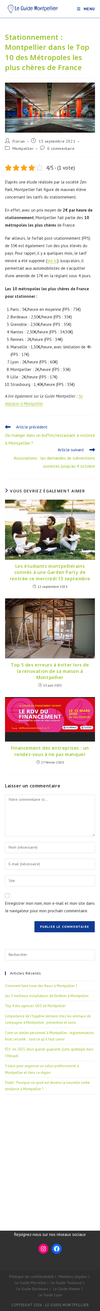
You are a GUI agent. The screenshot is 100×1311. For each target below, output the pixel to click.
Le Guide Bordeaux (32, 1288)
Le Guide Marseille (30, 1282)
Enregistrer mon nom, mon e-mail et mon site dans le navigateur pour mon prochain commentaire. (50, 907)
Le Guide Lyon (50, 1294)
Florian (18, 141)
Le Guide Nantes (66, 1288)
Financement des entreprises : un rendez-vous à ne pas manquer (50, 751)
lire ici (52, 260)
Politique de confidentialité (31, 1276)
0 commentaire (60, 148)
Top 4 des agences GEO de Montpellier (35, 1005)
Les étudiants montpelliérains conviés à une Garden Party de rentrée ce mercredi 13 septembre (50, 572)
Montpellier (23, 148)
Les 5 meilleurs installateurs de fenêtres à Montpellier (47, 995)
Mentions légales (73, 1276)
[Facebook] (57, 1249)
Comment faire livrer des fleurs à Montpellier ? (41, 985)
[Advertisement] (50, 1156)
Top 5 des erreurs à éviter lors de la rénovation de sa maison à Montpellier (50, 671)
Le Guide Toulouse (66, 1282)
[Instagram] (43, 1249)
